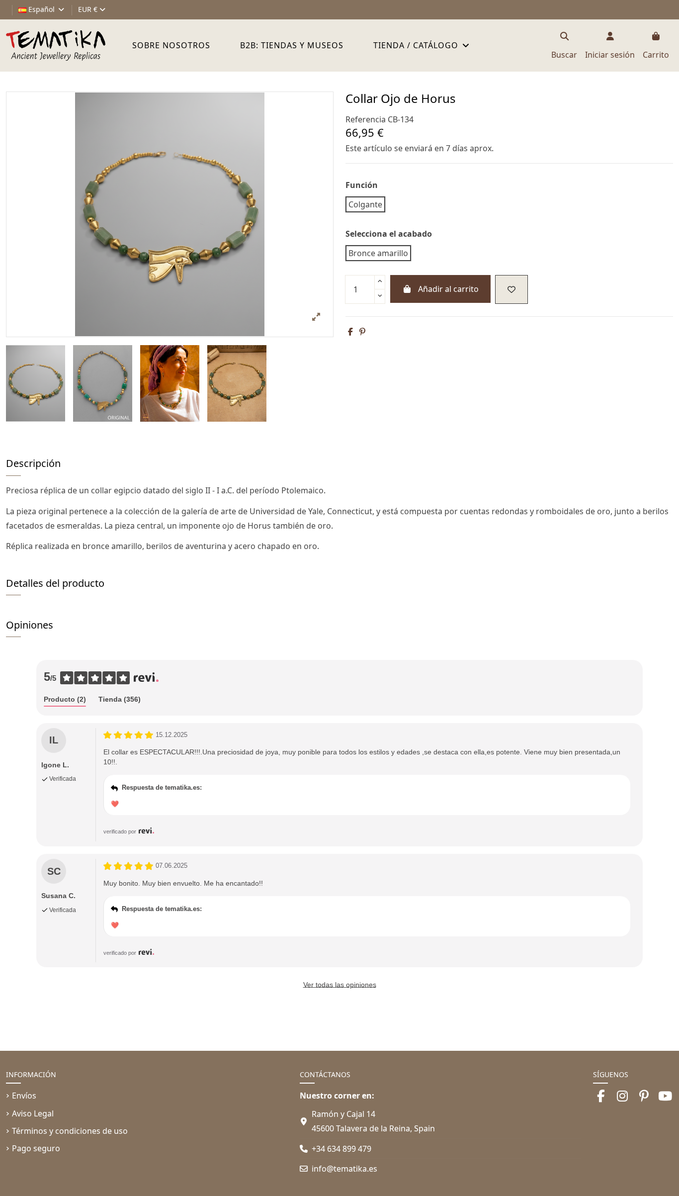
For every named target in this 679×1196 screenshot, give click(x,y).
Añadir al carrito (448, 288)
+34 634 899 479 (341, 1148)
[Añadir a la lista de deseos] (511, 289)
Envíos (24, 1095)
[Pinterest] (362, 331)
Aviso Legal (33, 1113)
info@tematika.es (344, 1168)
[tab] (65, 700)
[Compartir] (350, 331)
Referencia (365, 119)
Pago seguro (36, 1148)
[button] (421, 45)
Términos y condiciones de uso (70, 1130)
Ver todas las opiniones (339, 985)
